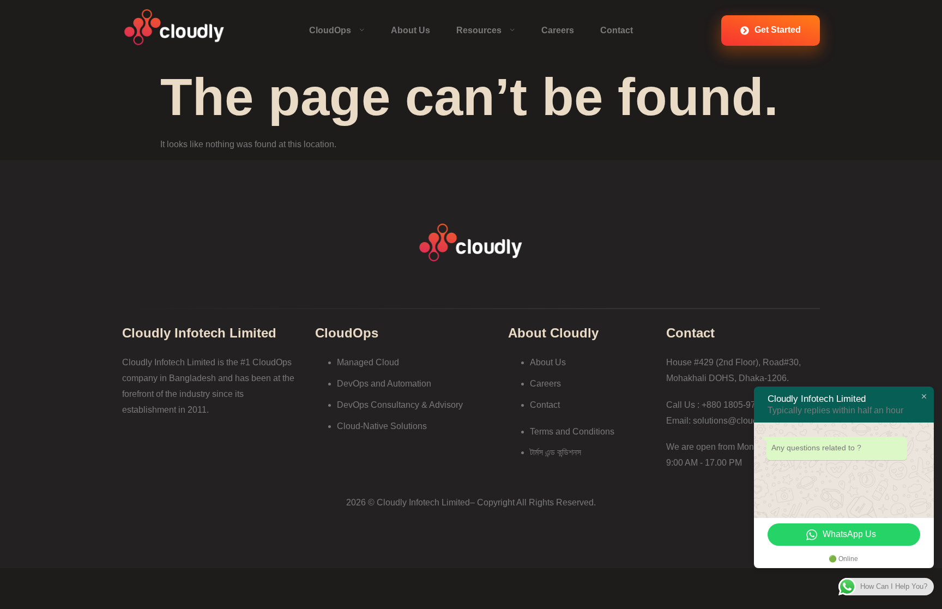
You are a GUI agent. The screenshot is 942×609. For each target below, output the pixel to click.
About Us (410, 30)
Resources (479, 30)
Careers (557, 30)
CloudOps (330, 30)
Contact (616, 30)
